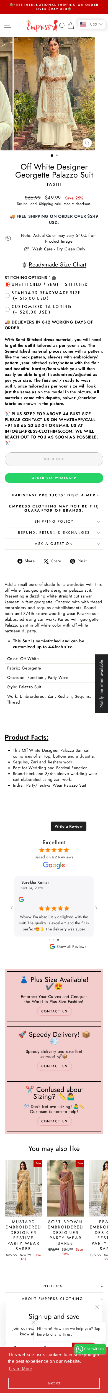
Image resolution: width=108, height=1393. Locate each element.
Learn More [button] (20, 1368)
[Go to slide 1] (48, 940)
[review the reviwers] (87, 901)
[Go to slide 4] (60, 939)
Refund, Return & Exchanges (54, 532)
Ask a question (54, 543)
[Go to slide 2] (52, 940)
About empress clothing (52, 1298)
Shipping (46, 203)
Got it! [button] (54, 1383)
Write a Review (69, 826)
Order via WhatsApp (54, 478)
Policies (53, 1286)
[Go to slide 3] (56, 939)
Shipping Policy (54, 521)
